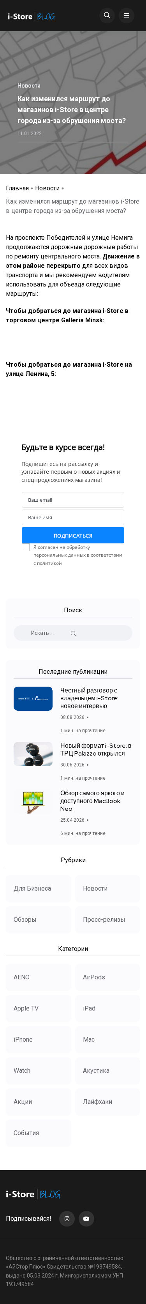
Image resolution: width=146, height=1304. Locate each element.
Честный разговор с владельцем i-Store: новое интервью (89, 698)
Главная (17, 188)
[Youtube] (86, 1219)
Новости (47, 188)
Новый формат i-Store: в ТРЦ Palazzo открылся (96, 749)
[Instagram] (67, 1219)
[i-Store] (32, 15)
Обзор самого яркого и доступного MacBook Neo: (92, 801)
